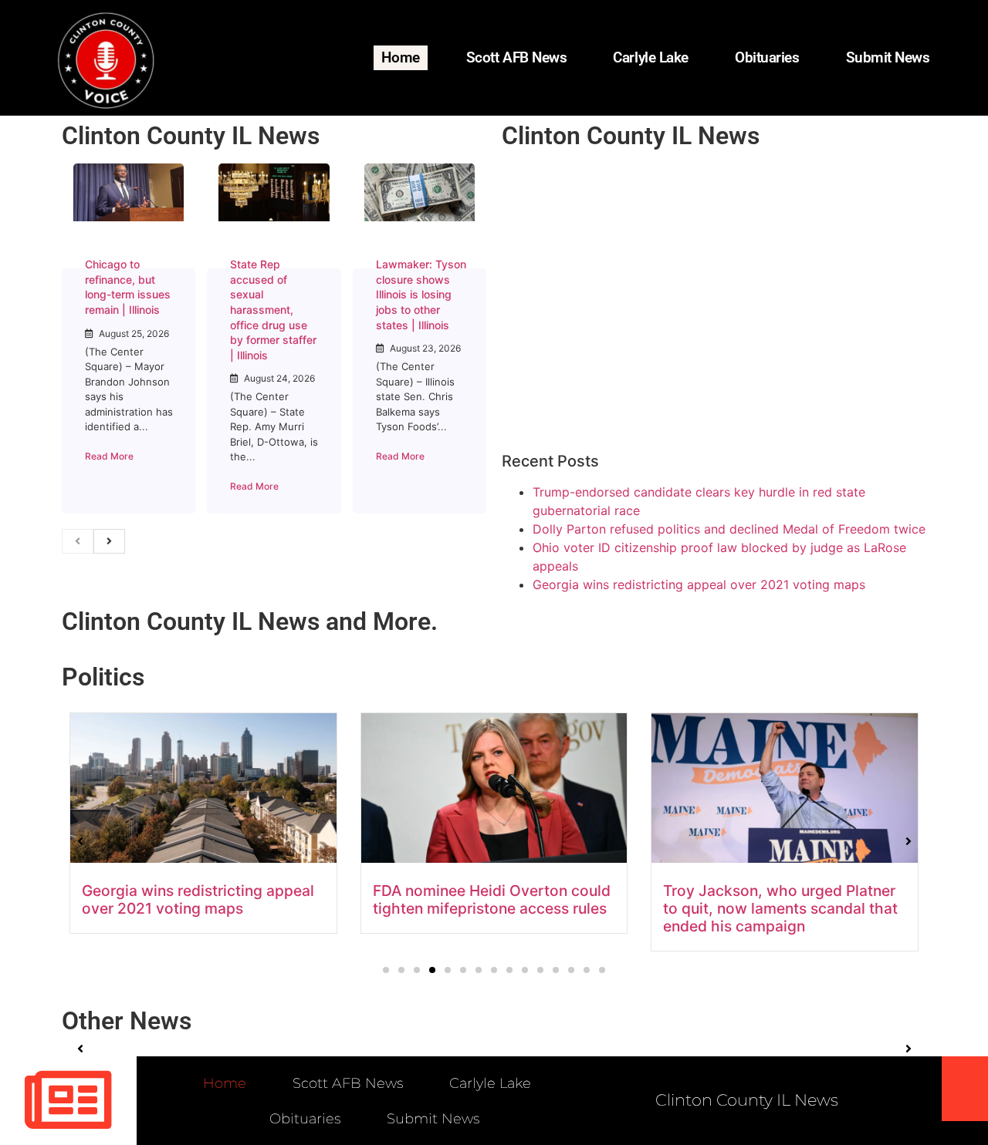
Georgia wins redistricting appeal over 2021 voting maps (699, 584)
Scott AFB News (516, 57)
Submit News (888, 57)
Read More (109, 456)
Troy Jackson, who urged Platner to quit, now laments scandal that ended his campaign (780, 908)
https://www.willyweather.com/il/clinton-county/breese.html (617, 331)
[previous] (77, 541)
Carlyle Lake (651, 57)
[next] (109, 541)
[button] (386, 970)
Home (400, 57)
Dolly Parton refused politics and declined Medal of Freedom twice (729, 529)
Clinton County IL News (191, 135)
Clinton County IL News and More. (250, 621)
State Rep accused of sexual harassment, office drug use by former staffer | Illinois (273, 310)
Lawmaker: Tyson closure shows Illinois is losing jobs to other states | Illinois (421, 294)
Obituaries (767, 57)
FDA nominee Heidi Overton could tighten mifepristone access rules (492, 899)
